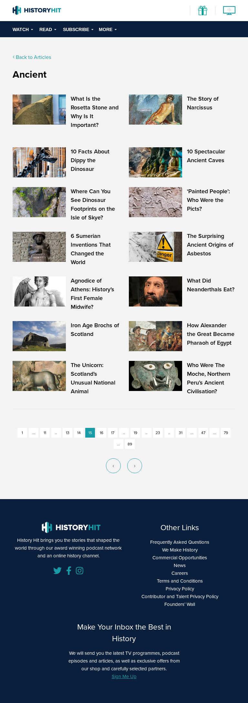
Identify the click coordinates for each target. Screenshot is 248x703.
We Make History (180, 549)
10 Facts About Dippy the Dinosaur (90, 160)
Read (45, 29)
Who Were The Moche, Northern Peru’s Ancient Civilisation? (208, 378)
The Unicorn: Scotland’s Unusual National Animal (93, 378)
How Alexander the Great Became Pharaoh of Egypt (210, 334)
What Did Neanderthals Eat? (210, 285)
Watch (21, 29)
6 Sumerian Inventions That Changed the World (91, 249)
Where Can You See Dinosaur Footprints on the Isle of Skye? (93, 204)
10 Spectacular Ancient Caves (206, 155)
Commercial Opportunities (179, 557)
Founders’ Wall (179, 604)
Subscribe (76, 29)
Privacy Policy (180, 588)
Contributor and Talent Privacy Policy (179, 596)
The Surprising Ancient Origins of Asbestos (210, 245)
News (180, 565)
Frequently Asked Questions (179, 542)
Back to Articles (33, 57)
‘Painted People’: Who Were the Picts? (208, 200)
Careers (179, 573)
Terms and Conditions (180, 581)
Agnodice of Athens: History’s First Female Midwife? (92, 293)
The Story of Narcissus (203, 103)
